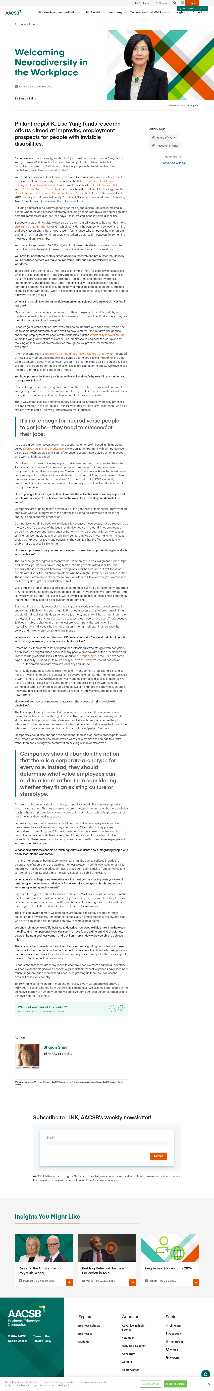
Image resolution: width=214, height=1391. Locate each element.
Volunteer (128, 1337)
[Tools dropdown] (182, 3)
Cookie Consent (18, 1341)
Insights (33, 24)
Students (83, 1341)
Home (23, 24)
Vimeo (174, 1349)
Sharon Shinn (27, 98)
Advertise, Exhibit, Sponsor (133, 1327)
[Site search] (175, 3)
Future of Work (165, 137)
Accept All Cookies (175, 1383)
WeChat (175, 1357)
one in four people (84, 656)
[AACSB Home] (13, 12)
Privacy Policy (42, 1341)
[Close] (208, 1383)
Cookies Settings (150, 1383)
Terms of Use (41, 1336)
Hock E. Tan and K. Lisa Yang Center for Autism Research (51, 193)
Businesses (85, 1333)
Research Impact (167, 145)
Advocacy (128, 1353)
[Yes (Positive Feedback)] (113, 1008)
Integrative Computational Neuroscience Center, (75, 353)
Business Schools (89, 1325)
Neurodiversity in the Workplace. (43, 448)
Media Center (130, 1369)
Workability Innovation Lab (107, 335)
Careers (127, 1361)
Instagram (176, 1341)
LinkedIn (175, 1325)
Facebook (174, 1333)
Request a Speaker (134, 1345)
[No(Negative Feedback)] (121, 1008)
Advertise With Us (174, 163)
